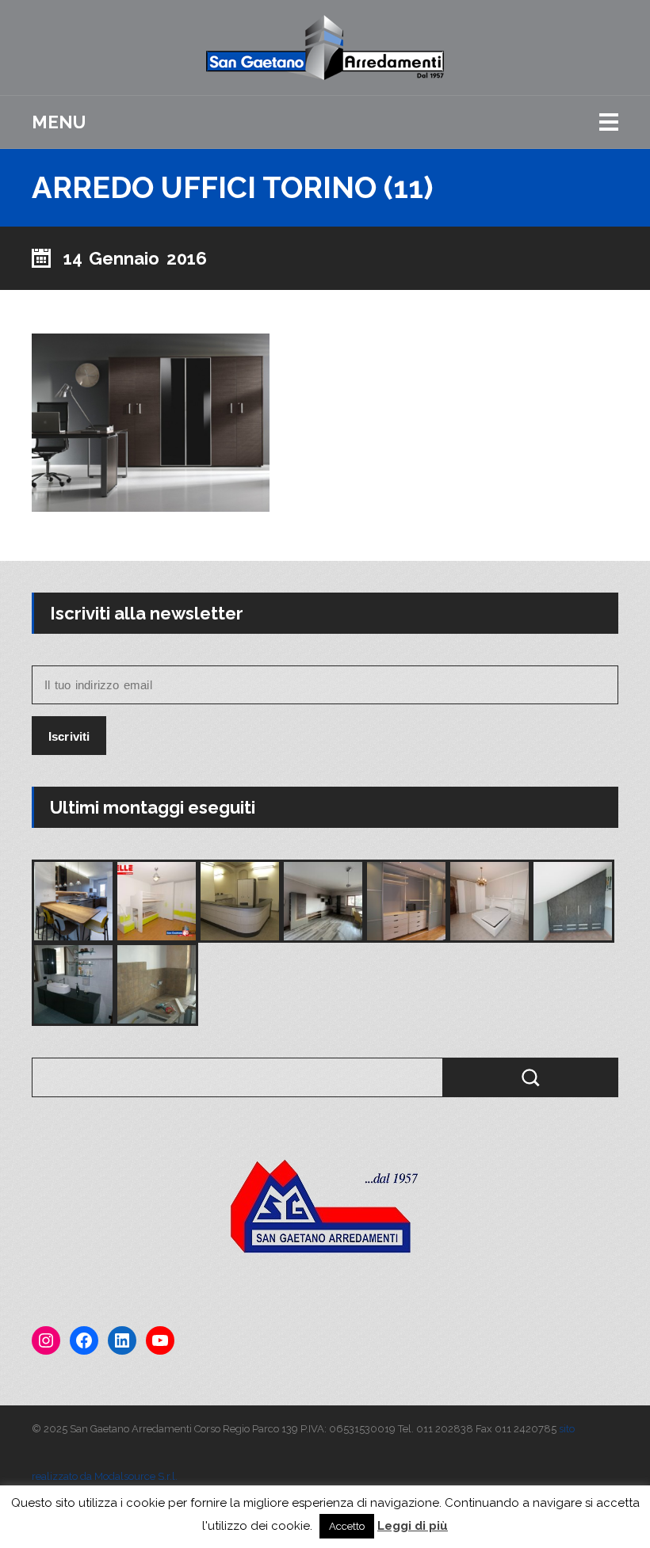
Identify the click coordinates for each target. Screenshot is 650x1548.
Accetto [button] (347, 1526)
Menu (59, 122)
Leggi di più (412, 1526)
